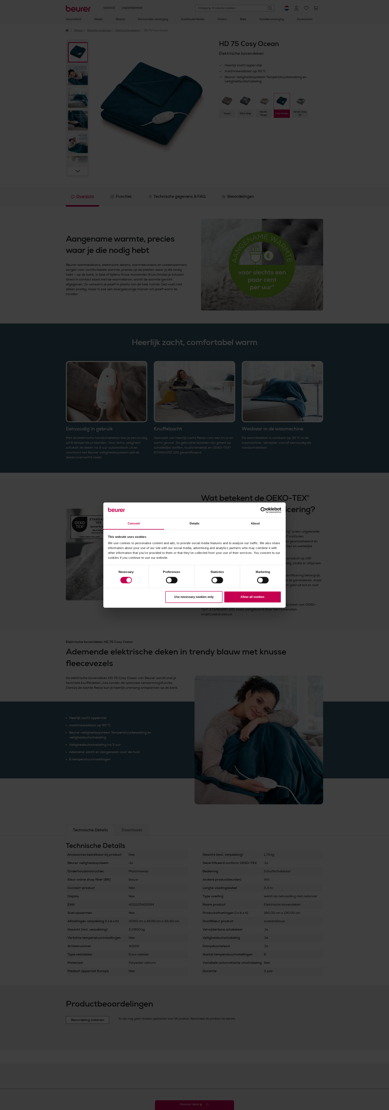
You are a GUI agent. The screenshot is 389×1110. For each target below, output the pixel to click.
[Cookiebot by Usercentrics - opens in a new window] (263, 510)
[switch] (171, 580)
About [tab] (255, 523)
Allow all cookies (252, 597)
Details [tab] (195, 523)
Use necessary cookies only (194, 597)
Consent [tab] (134, 523)
